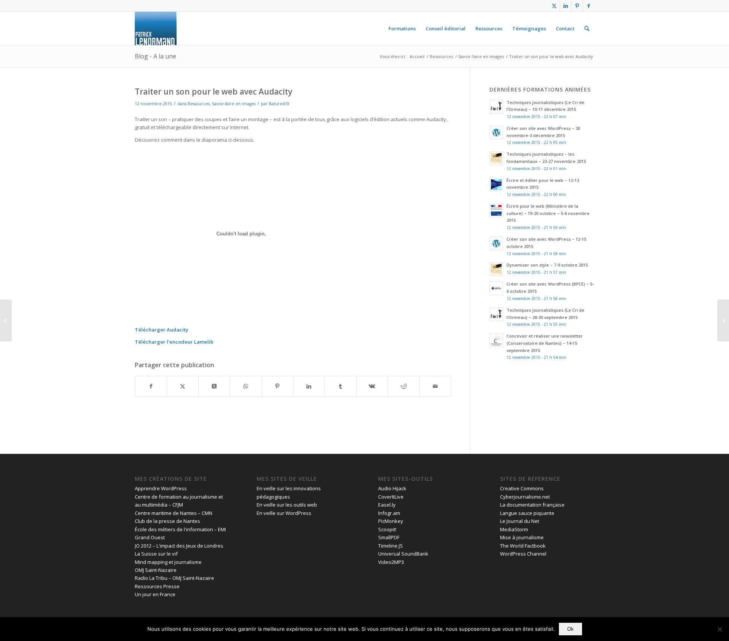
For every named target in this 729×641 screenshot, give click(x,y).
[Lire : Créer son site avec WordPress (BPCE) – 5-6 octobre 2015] (496, 288)
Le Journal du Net (519, 521)
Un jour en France (155, 594)
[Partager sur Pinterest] (277, 386)
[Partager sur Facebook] (151, 386)
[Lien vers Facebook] (588, 5)
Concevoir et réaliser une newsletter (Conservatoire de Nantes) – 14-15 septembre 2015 (545, 343)
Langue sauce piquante (527, 513)
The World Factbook (523, 545)
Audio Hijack (392, 488)
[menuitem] (402, 28)
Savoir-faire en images (234, 103)
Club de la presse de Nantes (167, 521)
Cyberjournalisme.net (525, 496)
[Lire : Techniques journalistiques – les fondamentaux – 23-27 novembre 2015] (496, 158)
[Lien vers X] (554, 5)
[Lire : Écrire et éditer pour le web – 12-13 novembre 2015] (496, 184)
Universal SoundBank (403, 553)
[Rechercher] (586, 28)
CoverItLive (391, 496)
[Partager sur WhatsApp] (245, 386)
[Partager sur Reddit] (403, 386)
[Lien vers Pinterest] (576, 5)
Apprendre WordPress (161, 488)
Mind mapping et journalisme (168, 562)
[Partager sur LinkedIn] (309, 386)
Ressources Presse (157, 586)
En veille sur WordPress (284, 513)
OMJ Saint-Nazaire (156, 570)
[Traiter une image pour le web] (6, 320)
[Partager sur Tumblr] (340, 386)
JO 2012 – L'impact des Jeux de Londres (179, 545)
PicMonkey (390, 521)
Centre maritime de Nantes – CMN (173, 513)
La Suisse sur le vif (156, 553)
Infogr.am (389, 513)
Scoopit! (387, 529)
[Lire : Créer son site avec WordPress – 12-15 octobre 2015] (496, 243)
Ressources (199, 103)
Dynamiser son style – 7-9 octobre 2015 (547, 265)
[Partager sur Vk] (372, 386)
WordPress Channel (523, 553)
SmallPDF (388, 537)
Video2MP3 (391, 562)
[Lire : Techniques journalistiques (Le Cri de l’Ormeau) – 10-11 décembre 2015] (496, 107)
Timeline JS (390, 545)
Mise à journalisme (522, 537)
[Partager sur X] (182, 386)
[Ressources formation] (156, 28)
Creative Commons (522, 488)
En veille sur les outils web (287, 504)
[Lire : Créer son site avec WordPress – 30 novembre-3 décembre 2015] (496, 132)
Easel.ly (387, 504)
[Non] (719, 629)
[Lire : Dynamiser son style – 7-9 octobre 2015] (496, 269)
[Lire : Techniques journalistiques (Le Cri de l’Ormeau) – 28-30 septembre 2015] (496, 314)
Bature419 (279, 103)
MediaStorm (514, 529)
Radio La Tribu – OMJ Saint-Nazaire (174, 578)
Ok (570, 629)
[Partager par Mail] (435, 386)
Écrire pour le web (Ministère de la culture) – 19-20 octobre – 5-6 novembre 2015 (548, 213)
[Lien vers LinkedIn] (565, 5)
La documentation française (532, 504)
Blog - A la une (155, 56)
